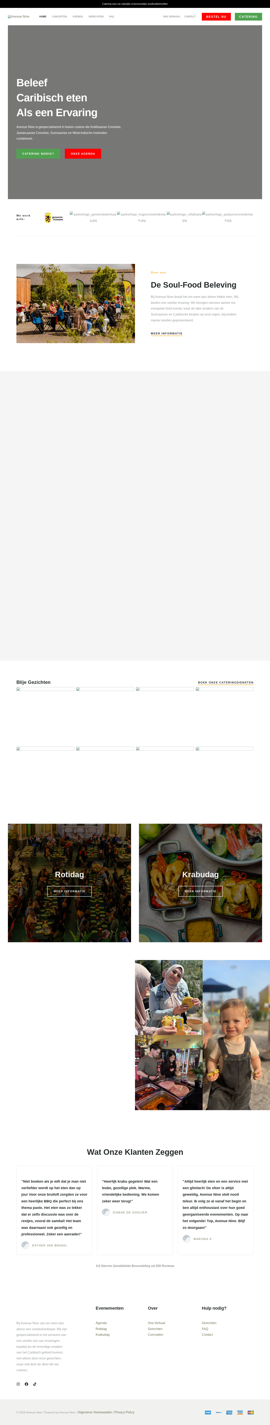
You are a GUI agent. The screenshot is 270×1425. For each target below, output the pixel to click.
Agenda (101, 1323)
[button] (216, 17)
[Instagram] (18, 1384)
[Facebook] (26, 1384)
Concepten (155, 1334)
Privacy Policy (124, 1412)
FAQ (205, 1329)
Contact (207, 1334)
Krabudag (103, 1334)
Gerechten (155, 1329)
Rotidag (101, 1329)
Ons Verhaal (156, 1323)
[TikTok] (35, 1384)
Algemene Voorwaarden (95, 1412)
